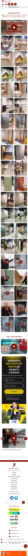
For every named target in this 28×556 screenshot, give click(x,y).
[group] (14, 438)
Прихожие (14, 482)
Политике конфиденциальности (12, 398)
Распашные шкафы (14, 476)
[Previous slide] (2, 438)
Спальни (14, 485)
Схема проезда (14, 545)
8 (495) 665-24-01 (15, 533)
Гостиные (14, 478)
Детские (14, 480)
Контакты (14, 489)
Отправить (14, 391)
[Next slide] (25, 438)
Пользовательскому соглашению (12, 399)
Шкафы (14, 474)
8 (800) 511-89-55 (15, 530)
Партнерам (14, 487)
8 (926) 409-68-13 (15, 536)
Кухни (14, 472)
